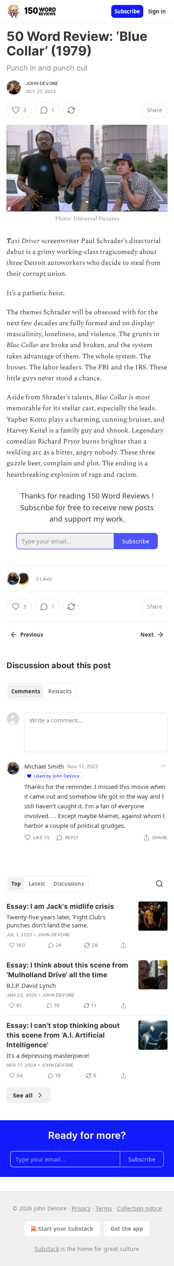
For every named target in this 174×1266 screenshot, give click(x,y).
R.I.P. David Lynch (31, 985)
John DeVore (42, 83)
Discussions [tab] (68, 883)
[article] (87, 926)
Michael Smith (44, 766)
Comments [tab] (25, 691)
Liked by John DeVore (56, 776)
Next (147, 634)
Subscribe (127, 11)
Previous (31, 634)
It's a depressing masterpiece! (47, 1055)
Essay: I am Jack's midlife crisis (60, 906)
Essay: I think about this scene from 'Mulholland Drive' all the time (67, 970)
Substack (47, 1249)
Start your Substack (65, 1228)
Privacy (81, 1208)
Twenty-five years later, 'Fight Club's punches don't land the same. (56, 921)
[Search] (159, 884)
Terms (103, 1208)
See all (23, 1095)
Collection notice (139, 1208)
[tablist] (41, 691)
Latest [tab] (37, 883)
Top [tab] (16, 883)
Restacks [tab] (60, 691)
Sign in (157, 11)
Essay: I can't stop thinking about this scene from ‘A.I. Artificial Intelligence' (63, 1035)
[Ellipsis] (163, 765)
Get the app (126, 1228)
